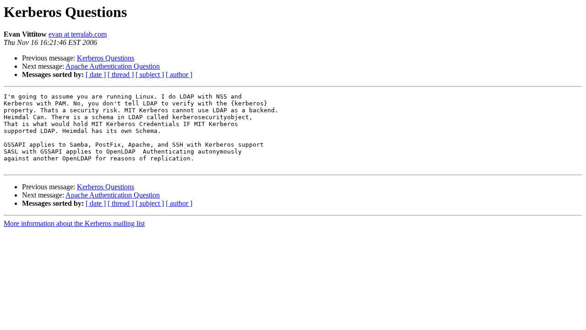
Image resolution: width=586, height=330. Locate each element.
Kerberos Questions (105, 58)
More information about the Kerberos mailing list (74, 223)
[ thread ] (121, 74)
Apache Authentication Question (112, 66)
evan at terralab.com (78, 34)
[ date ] (96, 74)
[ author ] (179, 74)
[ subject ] (150, 74)
